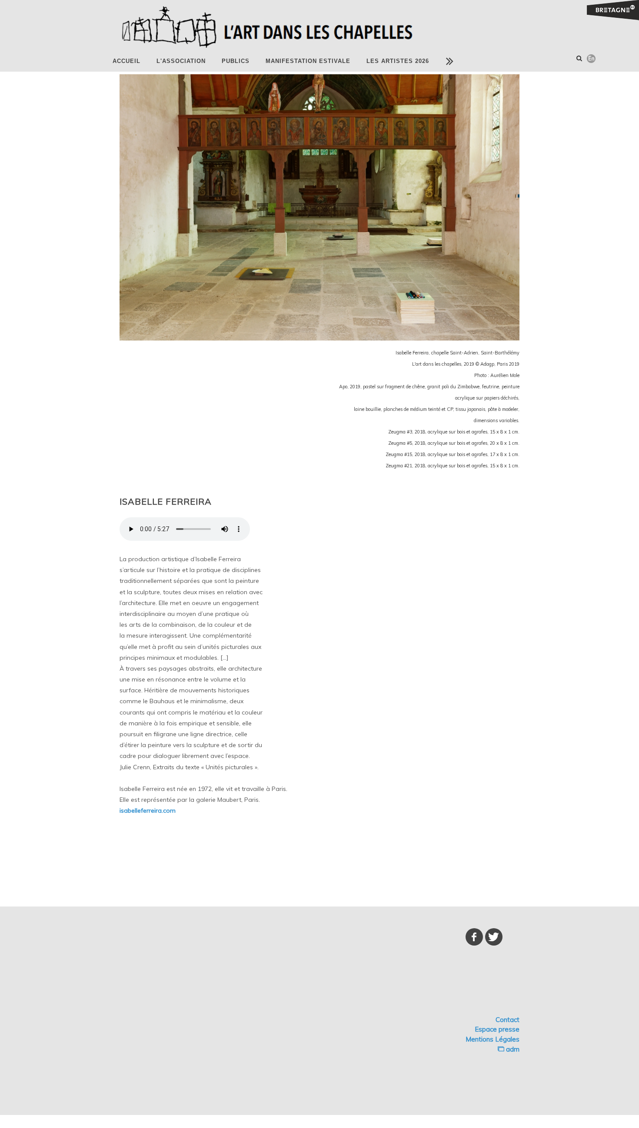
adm (511, 1049)
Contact (507, 1020)
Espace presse (497, 1029)
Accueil (126, 61)
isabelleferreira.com (148, 810)
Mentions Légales (492, 1039)
